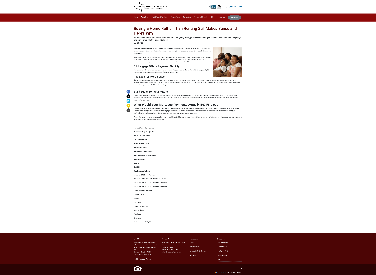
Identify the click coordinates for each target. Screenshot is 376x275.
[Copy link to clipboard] (128, 110)
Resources (221, 17)
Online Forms (222, 255)
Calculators (187, 17)
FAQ (219, 259)
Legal (191, 242)
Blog (212, 17)
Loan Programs (223, 242)
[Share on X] (128, 96)
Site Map (193, 255)
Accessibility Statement (198, 251)
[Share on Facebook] (128, 92)
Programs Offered (200, 17)
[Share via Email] (128, 106)
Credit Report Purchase (160, 17)
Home (136, 17)
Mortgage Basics (223, 251)
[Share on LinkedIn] (128, 101)
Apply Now (144, 17)
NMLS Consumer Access (142, 259)
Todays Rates (175, 17)
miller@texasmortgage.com (171, 252)
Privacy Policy (194, 247)
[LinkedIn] (209, 7)
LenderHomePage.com (234, 272)
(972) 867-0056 (235, 7)
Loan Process (222, 247)
